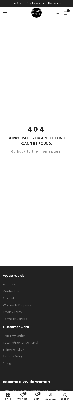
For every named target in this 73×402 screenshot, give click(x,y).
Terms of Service (15, 319)
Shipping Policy (13, 350)
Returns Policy (13, 356)
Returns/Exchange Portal (20, 343)
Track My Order (14, 336)
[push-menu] (6, 13)
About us (9, 284)
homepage (50, 151)
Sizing (7, 363)
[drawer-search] (57, 12)
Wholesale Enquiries (17, 305)
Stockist (8, 298)
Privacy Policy (12, 312)
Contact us (11, 291)
